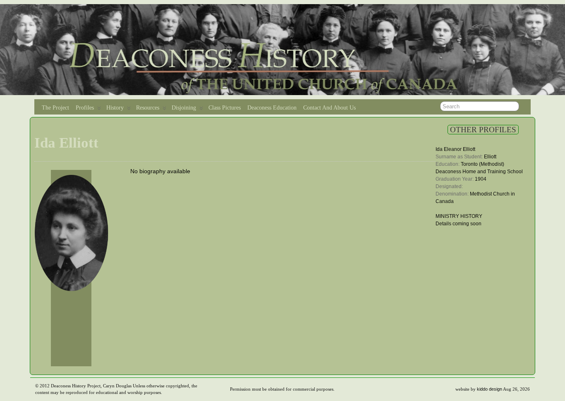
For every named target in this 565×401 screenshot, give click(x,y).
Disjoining (184, 108)
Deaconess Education (272, 108)
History (115, 108)
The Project (55, 108)
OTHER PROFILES (483, 129)
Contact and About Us (329, 108)
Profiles (85, 108)
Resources (147, 108)
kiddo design (489, 389)
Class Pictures (224, 108)
